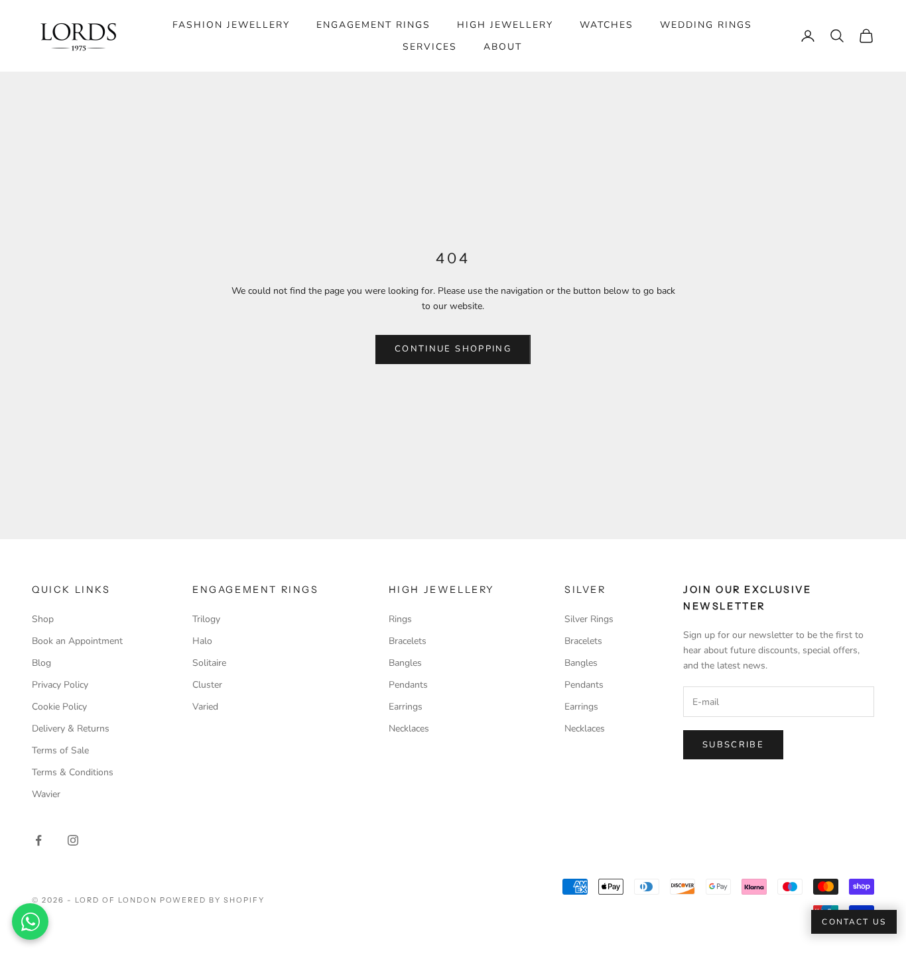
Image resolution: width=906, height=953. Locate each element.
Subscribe (733, 745)
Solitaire (209, 663)
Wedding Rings (706, 25)
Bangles (405, 663)
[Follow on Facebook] (38, 840)
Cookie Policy (59, 706)
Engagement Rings (373, 25)
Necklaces (409, 728)
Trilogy (206, 619)
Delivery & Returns (70, 728)
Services (430, 46)
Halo (202, 641)
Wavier (46, 794)
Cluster (207, 684)
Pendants (408, 684)
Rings (400, 619)
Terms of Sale (60, 750)
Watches (606, 25)
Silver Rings (589, 619)
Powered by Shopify (212, 900)
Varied (205, 706)
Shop (43, 619)
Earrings (405, 706)
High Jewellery (505, 25)
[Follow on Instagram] (73, 840)
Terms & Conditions (72, 772)
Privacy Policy (60, 684)
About (503, 46)
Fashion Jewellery (231, 25)
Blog (41, 663)
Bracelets (407, 641)
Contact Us (854, 922)
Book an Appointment (77, 641)
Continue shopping (453, 349)
